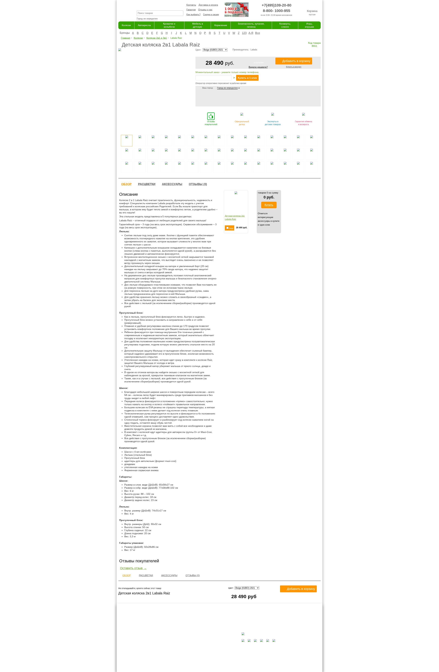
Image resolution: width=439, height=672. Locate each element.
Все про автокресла (178, 639)
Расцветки (146, 184)
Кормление (220, 25)
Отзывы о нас (205, 9)
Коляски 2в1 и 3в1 (156, 38)
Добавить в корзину (296, 61)
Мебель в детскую (207, 649)
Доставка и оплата (208, 5)
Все (257, 33)
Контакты (191, 5)
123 (244, 33)
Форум (171, 642)
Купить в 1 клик (247, 77)
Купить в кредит (293, 67)
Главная (125, 38)
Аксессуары (172, 184)
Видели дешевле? (258, 67)
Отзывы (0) (198, 184)
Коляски (126, 25)
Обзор (126, 184)
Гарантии (191, 9)
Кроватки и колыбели (209, 645)
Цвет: (231, 588)
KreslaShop (160, 6)
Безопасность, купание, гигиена (214, 656)
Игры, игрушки (205, 662)
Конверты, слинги (207, 659)
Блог (170, 645)
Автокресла (144, 25)
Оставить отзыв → (133, 568)
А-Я (250, 33)
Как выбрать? (193, 14)
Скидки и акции (211, 14)
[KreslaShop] (123, 10)
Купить (269, 204)
